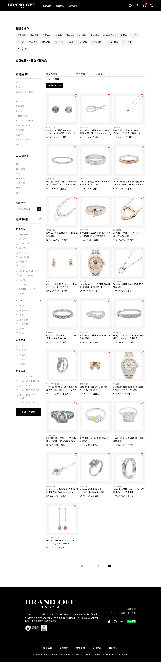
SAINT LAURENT (25, 139)
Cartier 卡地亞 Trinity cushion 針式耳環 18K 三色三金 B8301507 (62, 286)
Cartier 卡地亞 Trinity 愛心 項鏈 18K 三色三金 (128, 234)
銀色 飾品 (34, 35)
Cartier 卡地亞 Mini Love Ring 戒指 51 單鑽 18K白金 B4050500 (95, 183)
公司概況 (113, 648)
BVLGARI (21, 106)
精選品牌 (47, 6)
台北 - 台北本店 (27, 376)
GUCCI (19, 96)
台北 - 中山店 (26, 385)
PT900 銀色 (96, 42)
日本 (112, 613)
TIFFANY (24, 266)
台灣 (123, 613)
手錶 (18, 173)
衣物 (18, 188)
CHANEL (20, 87)
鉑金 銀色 (33, 42)
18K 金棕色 (59, 42)
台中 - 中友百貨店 (28, 402)
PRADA (20, 101)
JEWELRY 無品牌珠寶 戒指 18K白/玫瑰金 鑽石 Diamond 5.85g (95, 234)
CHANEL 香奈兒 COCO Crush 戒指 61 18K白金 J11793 (61, 337)
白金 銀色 (123, 35)
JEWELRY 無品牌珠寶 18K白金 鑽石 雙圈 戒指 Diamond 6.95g (95, 132)
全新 (21, 346)
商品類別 (60, 6)
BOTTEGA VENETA (26, 120)
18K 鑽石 (135, 35)
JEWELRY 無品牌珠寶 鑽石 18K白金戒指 (95, 439)
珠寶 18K (46, 35)
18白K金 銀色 (108, 35)
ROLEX (83, 281)
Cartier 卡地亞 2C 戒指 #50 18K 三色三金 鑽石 (94, 388)
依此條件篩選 (28, 412)
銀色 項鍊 (46, 42)
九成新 (22, 355)
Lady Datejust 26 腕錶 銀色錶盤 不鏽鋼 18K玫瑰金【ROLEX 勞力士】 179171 (95, 286)
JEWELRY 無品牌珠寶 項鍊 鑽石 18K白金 (62, 234)
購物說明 (73, 6)
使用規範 (96, 648)
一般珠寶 (20, 183)
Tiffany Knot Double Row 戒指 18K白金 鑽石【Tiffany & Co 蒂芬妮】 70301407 (62, 388)
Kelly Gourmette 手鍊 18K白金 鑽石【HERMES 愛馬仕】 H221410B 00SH (128, 337)
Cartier (19, 111)
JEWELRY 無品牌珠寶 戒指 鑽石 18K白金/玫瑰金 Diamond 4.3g (128, 183)
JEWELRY (84, 127)
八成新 (22, 359)
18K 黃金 (71, 42)
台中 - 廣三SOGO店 (29, 390)
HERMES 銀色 (112, 42)
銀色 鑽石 (95, 35)
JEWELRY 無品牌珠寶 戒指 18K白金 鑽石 (95, 337)
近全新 (22, 350)
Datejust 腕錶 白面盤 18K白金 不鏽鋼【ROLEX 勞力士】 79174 (128, 388)
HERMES (20, 82)
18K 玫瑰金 (126, 42)
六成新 (22, 364)
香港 (133, 613)
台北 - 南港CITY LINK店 (27, 396)
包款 (18, 164)
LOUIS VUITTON (25, 92)
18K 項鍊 (83, 42)
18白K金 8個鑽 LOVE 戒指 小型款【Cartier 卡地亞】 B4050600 (128, 491)
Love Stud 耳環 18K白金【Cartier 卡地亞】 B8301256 (61, 132)
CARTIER (50, 127)
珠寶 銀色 (21, 35)
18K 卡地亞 (22, 49)
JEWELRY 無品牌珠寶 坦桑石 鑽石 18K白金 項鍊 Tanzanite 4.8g (62, 491)
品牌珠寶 (20, 178)
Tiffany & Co (23, 116)
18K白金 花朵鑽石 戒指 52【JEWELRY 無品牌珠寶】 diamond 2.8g (93, 491)
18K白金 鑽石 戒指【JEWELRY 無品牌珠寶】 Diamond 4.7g (61, 439)
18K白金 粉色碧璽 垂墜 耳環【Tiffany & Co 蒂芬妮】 (60, 542)
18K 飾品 (58, 35)
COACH (20, 130)
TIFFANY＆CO (53, 384)
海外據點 (131, 609)
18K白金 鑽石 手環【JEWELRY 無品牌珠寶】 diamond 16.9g (61, 183)
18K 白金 (21, 42)
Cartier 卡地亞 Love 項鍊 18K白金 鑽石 (128, 285)
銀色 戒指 (70, 35)
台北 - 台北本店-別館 (29, 381)
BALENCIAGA (23, 125)
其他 (18, 144)
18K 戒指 (82, 35)
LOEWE (20, 135)
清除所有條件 (54, 85)
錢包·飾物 (21, 169)
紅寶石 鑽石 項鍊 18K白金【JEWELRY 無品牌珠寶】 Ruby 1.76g (129, 132)
